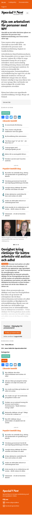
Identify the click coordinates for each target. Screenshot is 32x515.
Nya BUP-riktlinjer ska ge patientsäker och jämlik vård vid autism (15, 420)
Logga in (4, 6)
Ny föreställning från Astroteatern (15, 136)
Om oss (3, 2)
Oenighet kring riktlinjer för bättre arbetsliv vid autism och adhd (15, 254)
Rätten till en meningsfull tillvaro (15, 154)
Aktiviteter (5, 113)
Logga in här (18, 336)
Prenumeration (23, 2)
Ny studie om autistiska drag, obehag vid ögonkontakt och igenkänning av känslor (16, 174)
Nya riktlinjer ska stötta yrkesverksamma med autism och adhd (15, 374)
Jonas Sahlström (9, 348)
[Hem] (12, 13)
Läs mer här (6, 102)
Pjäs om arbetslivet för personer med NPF (15, 25)
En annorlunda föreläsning (13, 125)
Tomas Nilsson (9, 344)
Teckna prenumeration (12, 332)
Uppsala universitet (21, 348)
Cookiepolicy (12, 2)
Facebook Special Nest (12, 506)
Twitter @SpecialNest (12, 502)
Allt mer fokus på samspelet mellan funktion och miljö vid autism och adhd (16, 382)
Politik (4, 360)
